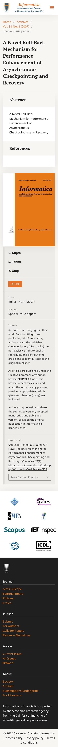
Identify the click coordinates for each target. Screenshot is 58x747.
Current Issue (12, 654)
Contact (8, 686)
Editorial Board (13, 593)
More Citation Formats (24, 477)
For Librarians (12, 695)
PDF (16, 284)
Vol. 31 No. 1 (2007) (16, 26)
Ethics (7, 603)
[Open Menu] (52, 7)
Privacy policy (34, 738)
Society (8, 681)
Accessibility (14, 738)
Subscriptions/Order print (20, 691)
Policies (8, 598)
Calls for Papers (13, 630)
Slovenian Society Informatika (34, 733)
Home (7, 22)
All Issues (9, 658)
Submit (8, 621)
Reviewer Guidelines (16, 635)
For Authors (11, 626)
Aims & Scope (12, 589)
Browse (8, 663)
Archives (22, 22)
